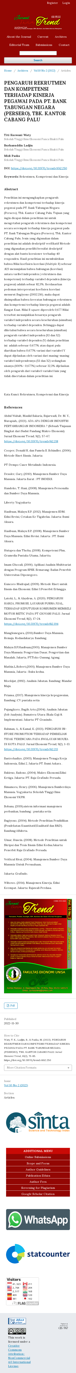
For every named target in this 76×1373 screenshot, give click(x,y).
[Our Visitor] (38, 1262)
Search (38, 60)
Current (42, 37)
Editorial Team (19, 45)
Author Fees (38, 1182)
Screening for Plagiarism (38, 1188)
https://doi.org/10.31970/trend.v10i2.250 (39, 168)
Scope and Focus (38, 1163)
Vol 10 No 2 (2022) (44, 70)
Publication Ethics (38, 1175)
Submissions (44, 45)
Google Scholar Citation (38, 1194)
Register (52, 3)
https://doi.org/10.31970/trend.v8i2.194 (31, 624)
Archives (61, 37)
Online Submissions (38, 1157)
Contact (64, 45)
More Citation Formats (21, 1067)
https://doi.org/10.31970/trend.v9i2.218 (31, 441)
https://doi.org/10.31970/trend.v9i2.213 (31, 749)
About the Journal (19, 37)
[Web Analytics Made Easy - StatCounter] (17, 1323)
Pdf (12, 1005)
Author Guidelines (38, 1169)
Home (8, 70)
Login (66, 3)
